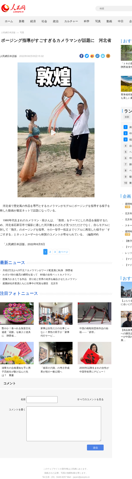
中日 (120, 21)
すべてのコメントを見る (90, 399)
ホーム (9, 21)
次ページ (63, 251)
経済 (33, 21)
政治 (55, 21)
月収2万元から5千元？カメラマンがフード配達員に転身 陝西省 (38, 270)
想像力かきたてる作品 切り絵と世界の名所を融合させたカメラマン (40, 279)
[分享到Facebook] (81, 56)
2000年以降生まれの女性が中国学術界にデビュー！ (94, 369)
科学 (86, 21)
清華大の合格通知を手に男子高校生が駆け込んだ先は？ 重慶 (16, 371)
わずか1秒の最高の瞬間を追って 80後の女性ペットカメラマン (37, 274)
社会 (44, 21)
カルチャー (71, 21)
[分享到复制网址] (97, 56)
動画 (109, 21)
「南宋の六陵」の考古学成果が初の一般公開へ (55, 369)
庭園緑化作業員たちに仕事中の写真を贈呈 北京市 (30, 283)
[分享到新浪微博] (92, 56)
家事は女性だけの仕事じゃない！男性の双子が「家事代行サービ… (55, 331)
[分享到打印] (103, 56)
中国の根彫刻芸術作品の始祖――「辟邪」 (93, 330)
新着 (21, 21)
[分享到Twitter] (87, 56)
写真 (98, 21)
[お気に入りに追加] (108, 56)
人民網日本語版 (8, 32)
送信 (95, 447)
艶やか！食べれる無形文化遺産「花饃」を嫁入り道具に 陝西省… (16, 331)
